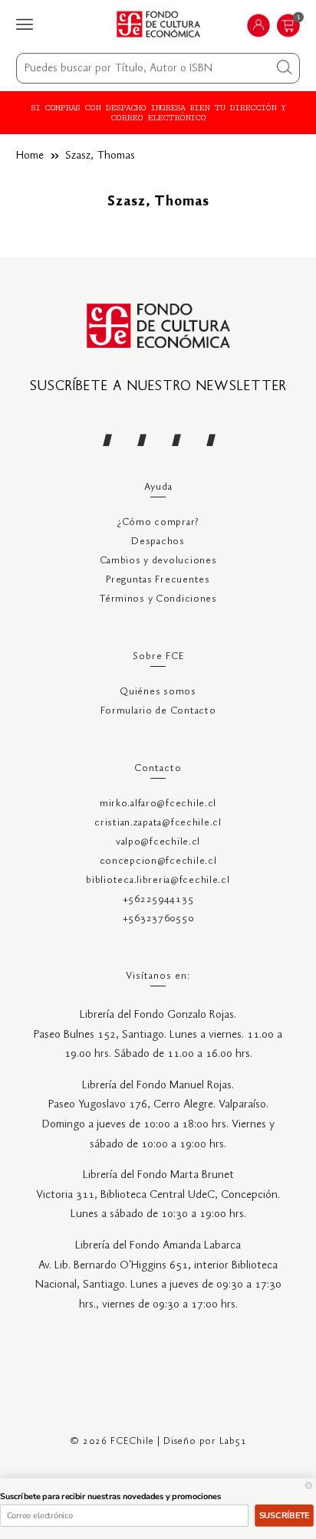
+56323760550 (158, 918)
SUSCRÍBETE (284, 1515)
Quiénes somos (158, 691)
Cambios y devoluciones (158, 560)
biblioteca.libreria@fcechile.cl (157, 880)
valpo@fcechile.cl (158, 842)
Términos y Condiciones (158, 599)
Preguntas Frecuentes (157, 580)
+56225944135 (158, 899)
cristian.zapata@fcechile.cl (157, 823)
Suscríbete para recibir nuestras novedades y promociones (110, 1496)
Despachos (157, 541)
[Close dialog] (308, 1486)
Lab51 (233, 1441)
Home (30, 155)
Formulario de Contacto (158, 711)
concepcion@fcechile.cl (158, 861)
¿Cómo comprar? (158, 522)
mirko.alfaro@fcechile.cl (158, 803)
